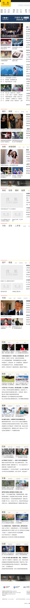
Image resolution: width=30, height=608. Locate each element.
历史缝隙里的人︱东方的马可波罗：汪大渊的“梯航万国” (15, 469)
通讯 (14, 298)
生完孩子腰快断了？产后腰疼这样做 (11, 430)
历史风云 (26, 478)
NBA (21, 10)
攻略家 (25, 374)
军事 (5, 10)
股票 (23, 190)
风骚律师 (18, 92)
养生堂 (12, 100)
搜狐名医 (18, 405)
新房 (17, 12)
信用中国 (4, 595)
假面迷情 (20, 94)
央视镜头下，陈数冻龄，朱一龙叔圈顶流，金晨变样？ (15, 362)
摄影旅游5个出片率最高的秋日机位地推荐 (12, 396)
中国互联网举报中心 (8, 587)
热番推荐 (26, 544)
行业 (29, 190)
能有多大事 (13, 92)
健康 (3, 406)
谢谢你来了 (17, 100)
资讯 (26, 262)
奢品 (25, 342)
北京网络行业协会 (28, 587)
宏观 (5, 12)
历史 (3, 447)
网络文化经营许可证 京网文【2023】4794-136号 (11, 592)
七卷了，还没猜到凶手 (7, 566)
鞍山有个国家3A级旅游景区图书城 (10, 394)
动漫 (3, 544)
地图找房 (21, 262)
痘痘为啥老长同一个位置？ (11, 81)
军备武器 (18, 478)
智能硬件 (19, 298)
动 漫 (2, 98)
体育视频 (12, 147)
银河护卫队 (19, 96)
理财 (9, 12)
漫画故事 (10, 544)
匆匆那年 (16, 94)
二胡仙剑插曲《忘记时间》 (11, 77)
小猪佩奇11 (8, 98)
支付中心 (26, 603)
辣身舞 (15, 96)
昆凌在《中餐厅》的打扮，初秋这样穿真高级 (13, 358)
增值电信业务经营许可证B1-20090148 (9, 591)
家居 (21, 12)
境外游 (17, 374)
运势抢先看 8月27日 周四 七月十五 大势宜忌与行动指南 (15, 530)
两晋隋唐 (18, 446)
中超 (27, 147)
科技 (4, 298)
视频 (10, 111)
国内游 (9, 374)
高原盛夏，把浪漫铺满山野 (11, 79)
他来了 (11, 94)
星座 (3, 512)
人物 (17, 342)
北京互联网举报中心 (18, 587)
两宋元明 (26, 446)
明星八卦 (17, 111)
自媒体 (24, 226)
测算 (9, 512)
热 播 (2, 92)
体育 (4, 147)
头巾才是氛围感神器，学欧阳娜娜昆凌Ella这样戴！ (14, 360)
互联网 (10, 298)
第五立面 (7, 92)
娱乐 (4, 111)
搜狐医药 (10, 405)
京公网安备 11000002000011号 (9, 594)
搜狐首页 (6, 3)
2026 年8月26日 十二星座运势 (9, 534)
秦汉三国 (10, 446)
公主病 (7, 94)
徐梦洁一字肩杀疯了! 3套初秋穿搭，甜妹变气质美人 (14, 367)
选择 (21, 100)
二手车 (17, 226)
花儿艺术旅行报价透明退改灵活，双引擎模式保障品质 (15, 398)
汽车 (4, 226)
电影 (27, 111)
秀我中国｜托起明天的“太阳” (9, 467)
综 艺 (2, 100)
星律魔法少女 (14, 98)
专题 (9, 10)
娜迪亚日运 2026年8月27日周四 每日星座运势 (13, 537)
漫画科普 (18, 544)
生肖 (25, 512)
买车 (10, 226)
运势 (17, 512)
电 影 (2, 96)
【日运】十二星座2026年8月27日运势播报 (12, 532)
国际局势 (10, 478)
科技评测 (25, 298)
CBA (23, 147)
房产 (4, 262)
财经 (4, 190)
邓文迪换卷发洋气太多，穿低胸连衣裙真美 (12, 364)
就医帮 (25, 405)
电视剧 (22, 111)
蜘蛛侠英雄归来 (9, 96)
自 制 (2, 94)
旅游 (3, 374)
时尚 (3, 342)
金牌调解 (7, 100)
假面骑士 (20, 98)
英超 (17, 10)
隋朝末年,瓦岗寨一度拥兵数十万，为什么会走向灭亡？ (15, 464)
